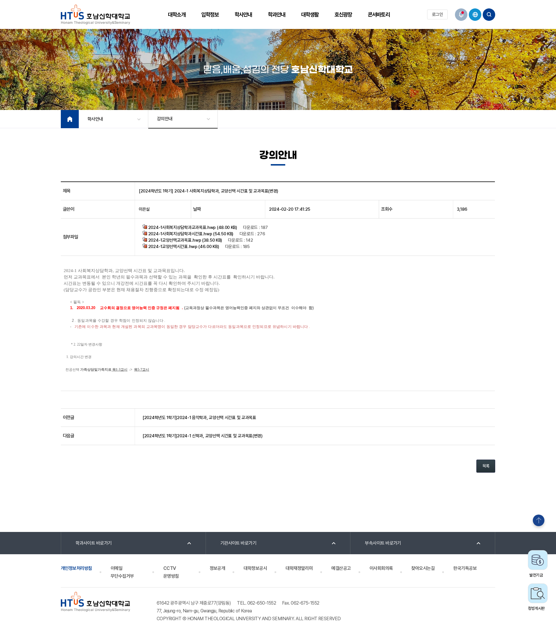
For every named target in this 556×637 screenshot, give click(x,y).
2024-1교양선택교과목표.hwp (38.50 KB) (184, 240)
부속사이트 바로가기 (383, 543)
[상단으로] (538, 520)
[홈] (70, 119)
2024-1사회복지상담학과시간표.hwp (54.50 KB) (190, 233)
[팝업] (461, 14)
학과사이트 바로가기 (94, 543)
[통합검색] (489, 14)
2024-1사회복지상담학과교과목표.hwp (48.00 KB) (192, 227)
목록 (485, 466)
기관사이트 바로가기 (238, 543)
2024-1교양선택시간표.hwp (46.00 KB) (183, 246)
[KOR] (475, 14)
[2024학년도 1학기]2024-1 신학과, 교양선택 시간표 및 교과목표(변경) (202, 435)
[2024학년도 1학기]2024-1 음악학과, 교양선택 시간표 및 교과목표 (199, 417)
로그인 (437, 14)
